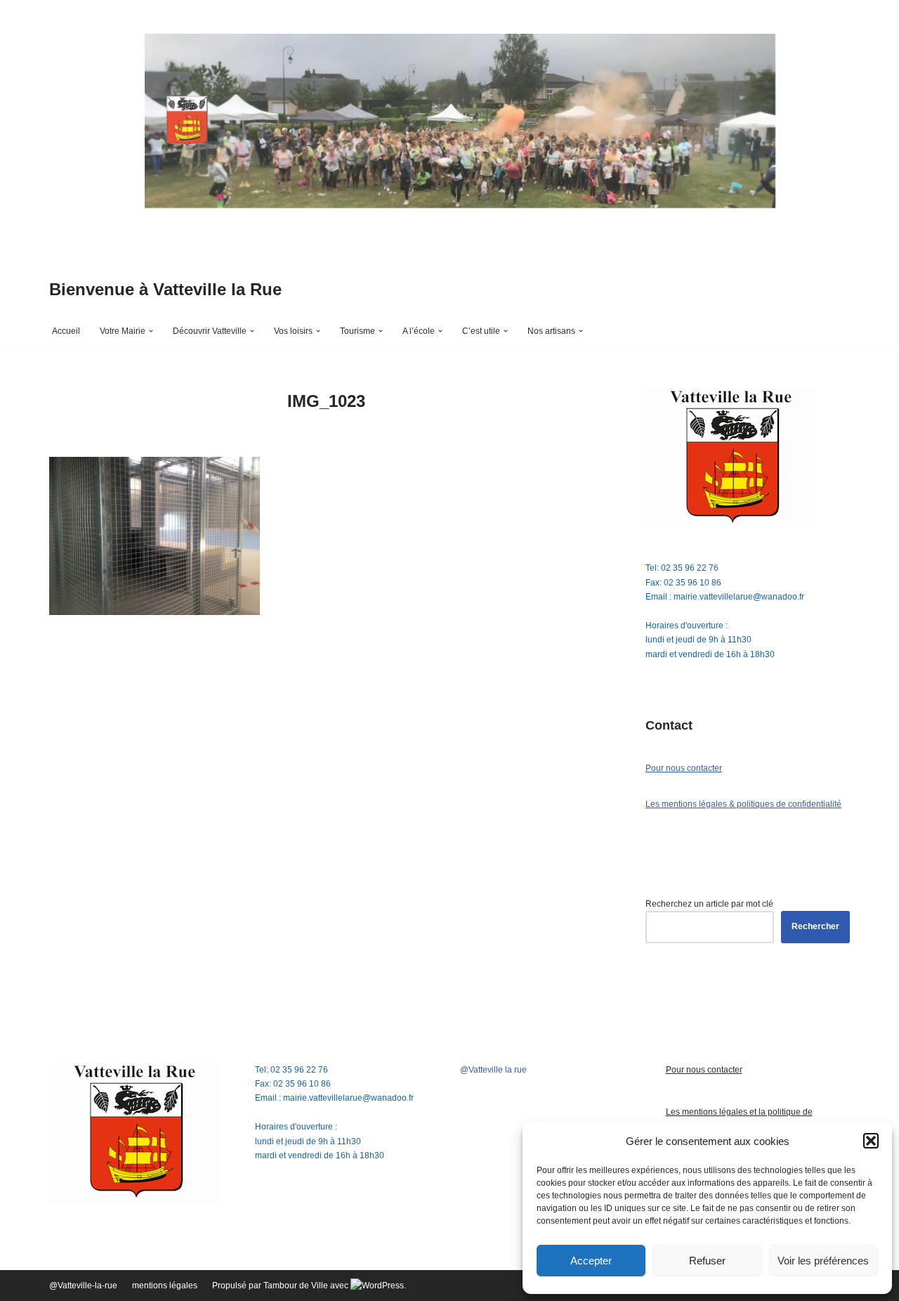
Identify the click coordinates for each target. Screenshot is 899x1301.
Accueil (66, 331)
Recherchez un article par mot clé (709, 904)
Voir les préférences (823, 1261)
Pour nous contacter (683, 768)
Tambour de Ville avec (306, 1285)
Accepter (591, 1261)
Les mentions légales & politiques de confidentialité (743, 804)
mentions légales (164, 1285)
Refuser (707, 1261)
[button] (871, 1141)
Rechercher (815, 926)
